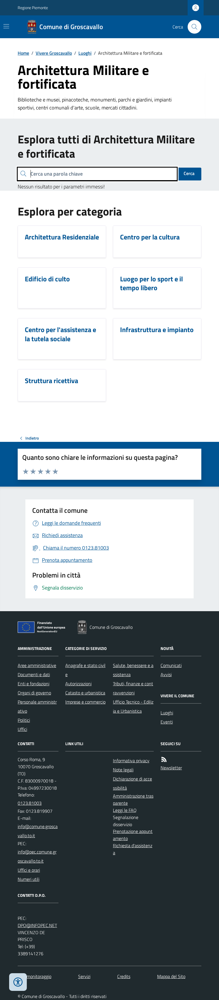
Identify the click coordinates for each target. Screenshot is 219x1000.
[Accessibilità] (18, 982)
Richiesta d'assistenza (132, 849)
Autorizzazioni (78, 683)
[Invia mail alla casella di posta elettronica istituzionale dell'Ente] (38, 831)
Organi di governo (34, 692)
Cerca (189, 173)
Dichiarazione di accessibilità (132, 783)
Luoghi (85, 53)
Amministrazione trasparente (133, 799)
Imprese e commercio (85, 701)
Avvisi (166, 674)
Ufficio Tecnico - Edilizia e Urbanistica (133, 706)
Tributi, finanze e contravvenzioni (133, 688)
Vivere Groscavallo (54, 53)
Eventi (167, 721)
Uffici (22, 729)
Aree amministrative (37, 665)
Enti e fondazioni (33, 683)
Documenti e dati (34, 674)
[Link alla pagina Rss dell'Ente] (164, 759)
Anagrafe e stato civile (85, 670)
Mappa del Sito (171, 976)
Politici (24, 720)
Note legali (123, 769)
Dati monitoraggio (34, 976)
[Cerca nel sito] (192, 27)
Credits (123, 976)
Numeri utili (28, 879)
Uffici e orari (29, 870)
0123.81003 (30, 803)
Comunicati (171, 665)
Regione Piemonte (33, 8)
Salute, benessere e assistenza (133, 670)
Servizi (84, 976)
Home (23, 53)
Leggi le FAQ (125, 810)
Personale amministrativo (37, 706)
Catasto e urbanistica (85, 692)
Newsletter (171, 767)
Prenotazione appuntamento (133, 835)
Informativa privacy (131, 760)
